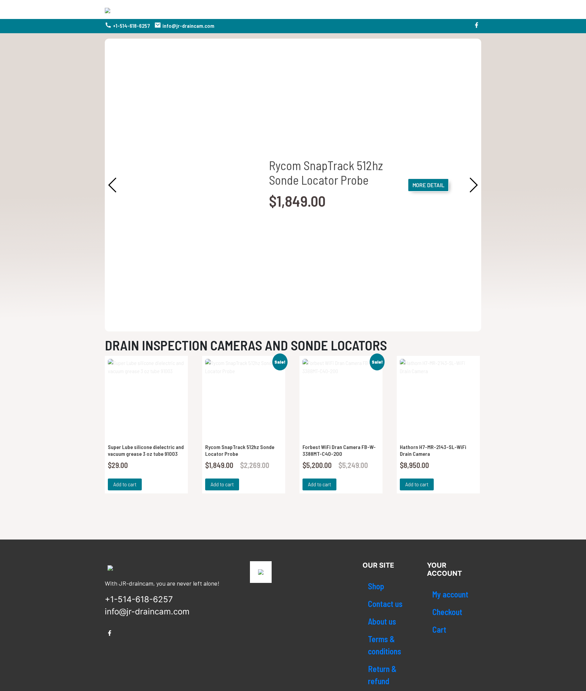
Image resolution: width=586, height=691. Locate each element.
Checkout (447, 612)
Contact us (385, 604)
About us (382, 621)
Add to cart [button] (124, 484)
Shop (376, 586)
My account (450, 594)
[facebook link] (476, 26)
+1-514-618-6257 (131, 25)
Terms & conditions (384, 645)
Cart (439, 629)
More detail (428, 185)
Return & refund (382, 675)
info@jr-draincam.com (188, 25)
